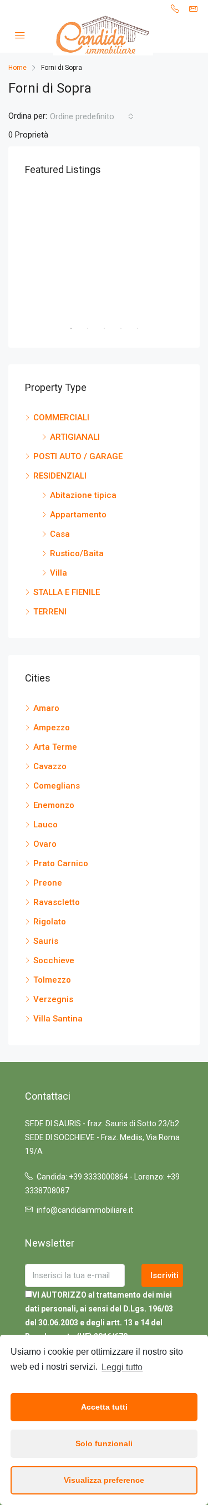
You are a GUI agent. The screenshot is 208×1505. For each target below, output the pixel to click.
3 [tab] (109, 328)
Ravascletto (56, 902)
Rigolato (49, 922)
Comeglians (56, 786)
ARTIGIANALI (75, 437)
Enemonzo (53, 805)
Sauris (45, 941)
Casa (60, 534)
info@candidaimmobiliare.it (85, 1210)
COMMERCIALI (61, 418)
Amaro (46, 708)
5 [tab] (143, 328)
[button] (91, 116)
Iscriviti (164, 1275)
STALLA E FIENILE (66, 592)
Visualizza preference (104, 1480)
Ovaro (45, 844)
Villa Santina (58, 1019)
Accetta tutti (104, 1406)
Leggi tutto (122, 1367)
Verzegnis (53, 999)
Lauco (45, 825)
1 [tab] (76, 328)
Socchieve (53, 960)
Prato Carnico (60, 863)
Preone (47, 883)
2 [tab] (93, 328)
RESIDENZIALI (60, 476)
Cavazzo (50, 766)
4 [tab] (126, 328)
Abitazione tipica (83, 495)
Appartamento (78, 515)
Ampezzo (51, 728)
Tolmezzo (52, 980)
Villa (58, 573)
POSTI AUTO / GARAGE (78, 456)
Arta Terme (55, 747)
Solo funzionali (104, 1443)
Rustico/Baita (77, 553)
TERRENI (50, 612)
